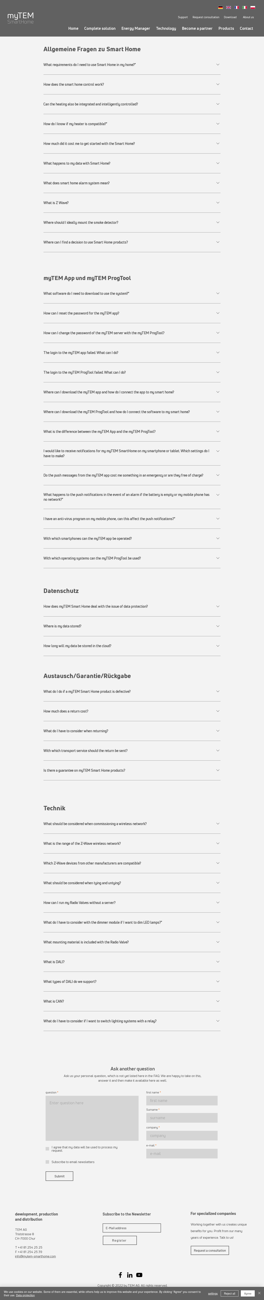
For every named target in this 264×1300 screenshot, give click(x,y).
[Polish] (254, 7)
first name (152, 1092)
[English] (230, 7)
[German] (222, 7)
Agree (247, 1293)
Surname (152, 1109)
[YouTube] (139, 1275)
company (152, 1127)
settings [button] (213, 1293)
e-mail (150, 1145)
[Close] (259, 1293)
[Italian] (246, 7)
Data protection (25, 1295)
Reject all (229, 1293)
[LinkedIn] (130, 1275)
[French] (238, 7)
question (51, 1092)
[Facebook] (120, 1275)
